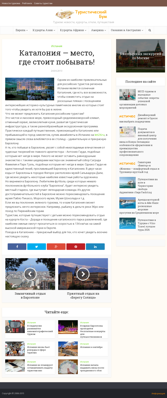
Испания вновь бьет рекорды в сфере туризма (38, 350)
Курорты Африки (72, 30)
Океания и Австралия (126, 30)
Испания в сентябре (91, 347)
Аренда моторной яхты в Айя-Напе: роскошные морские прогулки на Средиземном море (139, 206)
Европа (20, 30)
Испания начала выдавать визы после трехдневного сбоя (92, 367)
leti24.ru (100, 135)
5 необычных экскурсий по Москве (140, 56)
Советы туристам (43, 3)
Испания (56, 46)
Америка (97, 30)
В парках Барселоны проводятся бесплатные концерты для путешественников (92, 331)
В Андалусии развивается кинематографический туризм (40, 329)
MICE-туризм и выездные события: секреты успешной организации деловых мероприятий (139, 99)
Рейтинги (27, 3)
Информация (158, 393)
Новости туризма (11, 3)
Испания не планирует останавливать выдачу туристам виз (40, 367)
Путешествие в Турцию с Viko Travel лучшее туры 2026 (147, 224)
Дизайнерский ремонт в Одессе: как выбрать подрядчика (138, 118)
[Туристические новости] (83, 14)
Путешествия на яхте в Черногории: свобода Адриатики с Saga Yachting (138, 186)
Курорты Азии (43, 30)
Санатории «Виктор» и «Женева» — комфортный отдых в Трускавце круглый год (139, 167)
